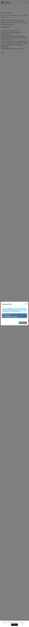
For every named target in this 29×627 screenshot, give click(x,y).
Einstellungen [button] (22, 622)
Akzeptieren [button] (14, 624)
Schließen (22, 323)
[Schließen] (26, 303)
